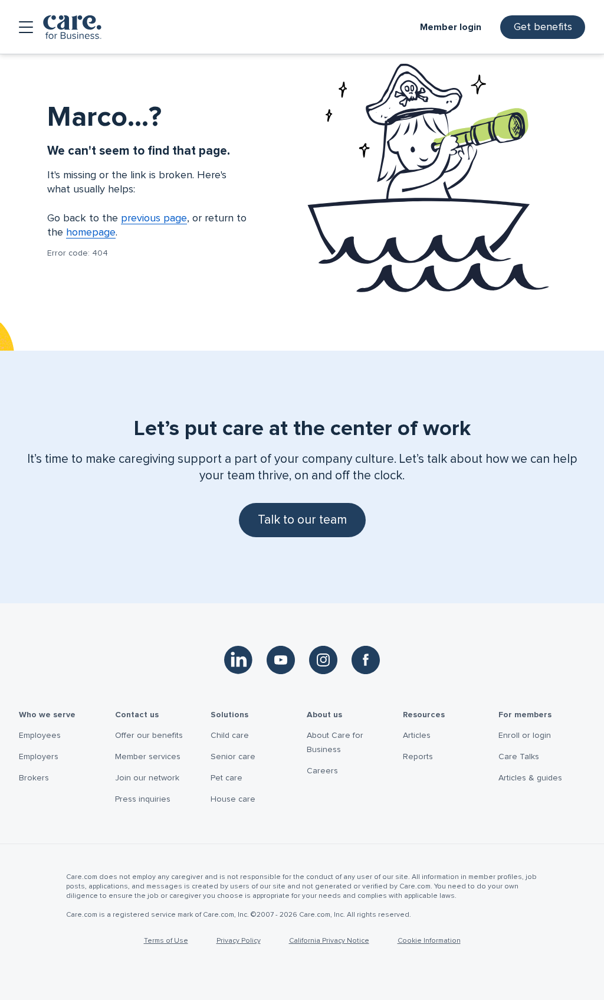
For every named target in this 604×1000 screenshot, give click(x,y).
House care (233, 799)
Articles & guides (530, 778)
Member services (147, 757)
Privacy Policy (238, 941)
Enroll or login (524, 735)
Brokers (34, 778)
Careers (322, 771)
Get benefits (543, 27)
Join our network (147, 778)
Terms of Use (166, 941)
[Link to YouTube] (281, 660)
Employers (38, 757)
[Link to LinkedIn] (238, 660)
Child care (230, 735)
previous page (154, 218)
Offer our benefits (149, 735)
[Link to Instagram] (323, 660)
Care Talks (518, 757)
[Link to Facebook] (366, 660)
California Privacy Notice (329, 941)
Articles (417, 735)
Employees (40, 735)
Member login (450, 27)
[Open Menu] (26, 27)
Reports (418, 757)
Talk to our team (302, 520)
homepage (91, 232)
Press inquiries (142, 799)
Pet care (226, 778)
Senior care (233, 757)
